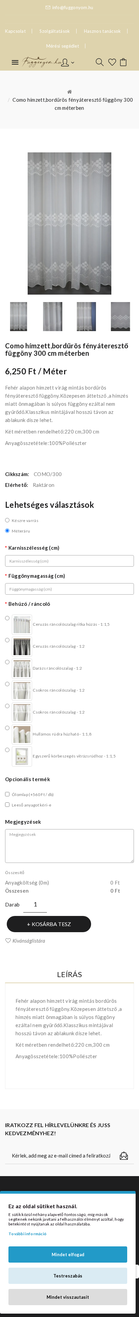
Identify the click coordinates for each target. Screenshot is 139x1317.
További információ (27, 1233)
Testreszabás (67, 1275)
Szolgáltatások (54, 31)
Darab (12, 904)
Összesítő (15, 872)
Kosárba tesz (51, 924)
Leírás (69, 974)
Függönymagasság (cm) (36, 576)
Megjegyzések (23, 822)
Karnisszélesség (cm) (34, 548)
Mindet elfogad (68, 1254)
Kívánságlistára (28, 941)
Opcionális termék (27, 779)
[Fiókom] (67, 62)
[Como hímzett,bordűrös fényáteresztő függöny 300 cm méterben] (18, 316)
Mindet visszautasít (68, 1297)
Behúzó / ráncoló (29, 604)
